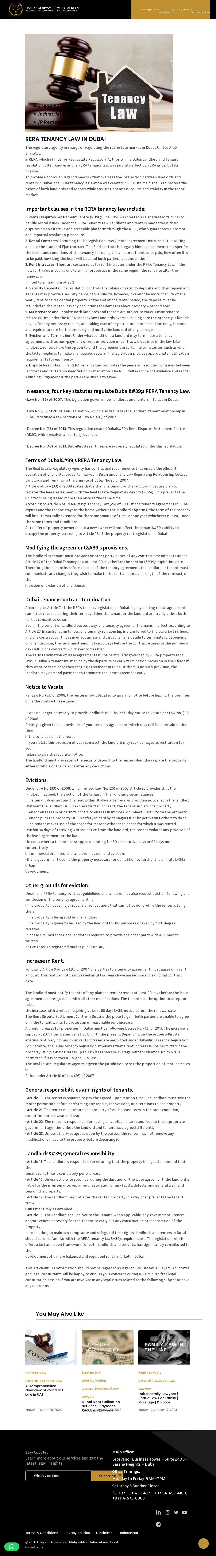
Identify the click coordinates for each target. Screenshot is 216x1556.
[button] (41, 1533)
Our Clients (164, 12)
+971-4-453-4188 (170, 1492)
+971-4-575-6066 (128, 1497)
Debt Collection (94, 1381)
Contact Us (197, 12)
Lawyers (88, 1397)
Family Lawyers (149, 1373)
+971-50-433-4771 (134, 1492)
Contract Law (35, 1373)
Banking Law (91, 1373)
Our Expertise (149, 9)
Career (206, 12)
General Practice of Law (43, 1381)
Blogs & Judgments (179, 9)
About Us (135, 9)
